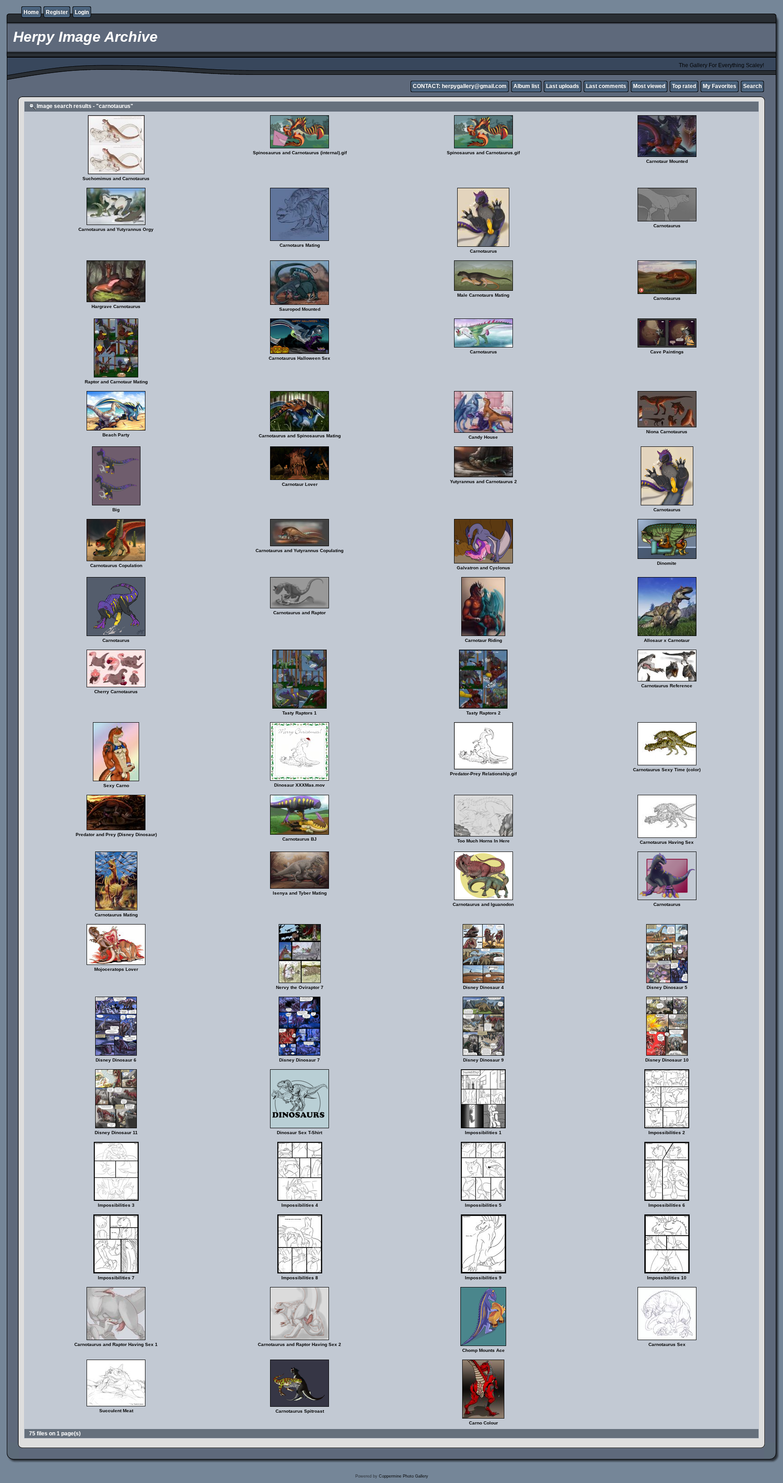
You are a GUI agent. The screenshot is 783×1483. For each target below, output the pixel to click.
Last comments (606, 86)
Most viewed (649, 86)
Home (31, 12)
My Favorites (719, 86)
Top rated (684, 86)
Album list (526, 86)
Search (752, 86)
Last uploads (562, 86)
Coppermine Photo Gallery (403, 1476)
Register (57, 12)
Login (82, 12)
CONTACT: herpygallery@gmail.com (460, 86)
